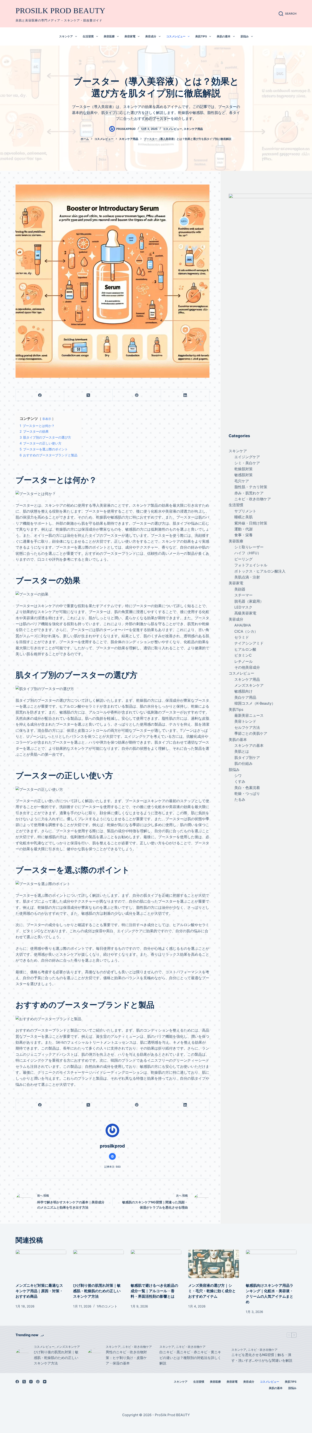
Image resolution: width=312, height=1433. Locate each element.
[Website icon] (112, 1156)
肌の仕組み (243, 763)
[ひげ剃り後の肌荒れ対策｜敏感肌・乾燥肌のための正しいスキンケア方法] (98, 1264)
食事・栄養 (243, 535)
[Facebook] (40, 395)
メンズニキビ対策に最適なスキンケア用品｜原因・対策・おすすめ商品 (39, 1291)
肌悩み (245, 36)
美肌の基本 (223, 36)
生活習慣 (88, 36)
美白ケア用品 (245, 697)
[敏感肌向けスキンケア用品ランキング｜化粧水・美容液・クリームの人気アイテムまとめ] (271, 1264)
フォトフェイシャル (250, 565)
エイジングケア (247, 457)
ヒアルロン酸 (245, 649)
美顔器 (239, 589)
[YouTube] (44, 1381)
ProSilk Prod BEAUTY (60, 10)
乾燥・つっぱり (247, 793)
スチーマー (243, 595)
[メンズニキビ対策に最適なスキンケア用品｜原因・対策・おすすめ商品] (41, 1264)
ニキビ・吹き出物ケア (252, 499)
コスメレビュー (175, 36)
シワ (238, 775)
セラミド (241, 637)
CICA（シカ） (246, 631)
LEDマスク (243, 607)
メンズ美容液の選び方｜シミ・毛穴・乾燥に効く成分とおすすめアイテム (212, 1291)
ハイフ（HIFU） (247, 553)
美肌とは (241, 751)
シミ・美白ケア (247, 463)
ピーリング (243, 559)
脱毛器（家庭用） (249, 601)
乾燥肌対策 (243, 469)
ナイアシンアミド (249, 643)
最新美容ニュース (249, 715)
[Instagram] (31, 1381)
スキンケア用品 (193, 129)
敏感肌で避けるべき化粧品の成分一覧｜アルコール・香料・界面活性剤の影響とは (154, 1291)
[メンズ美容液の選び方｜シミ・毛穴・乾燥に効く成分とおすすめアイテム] (213, 1264)
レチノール (243, 661)
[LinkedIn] (185, 395)
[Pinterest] (137, 395)
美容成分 (150, 36)
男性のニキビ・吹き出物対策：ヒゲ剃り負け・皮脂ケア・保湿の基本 (126, 1358)
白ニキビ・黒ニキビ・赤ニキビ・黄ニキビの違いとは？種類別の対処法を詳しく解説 (190, 1358)
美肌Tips (201, 36)
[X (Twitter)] (88, 395)
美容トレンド (245, 721)
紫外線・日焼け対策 (250, 523)
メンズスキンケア (249, 685)
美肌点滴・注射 (247, 577)
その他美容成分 (247, 667)
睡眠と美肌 (243, 517)
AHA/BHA (242, 625)
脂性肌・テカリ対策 (250, 487)
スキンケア (66, 36)
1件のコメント (107, 1306)
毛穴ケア (241, 481)
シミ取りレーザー (249, 547)
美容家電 (129, 36)
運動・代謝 (243, 529)
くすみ (239, 781)
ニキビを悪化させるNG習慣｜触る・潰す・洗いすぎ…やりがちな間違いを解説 (261, 1358)
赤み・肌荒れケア (249, 493)
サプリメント (245, 511)
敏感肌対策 (243, 475)
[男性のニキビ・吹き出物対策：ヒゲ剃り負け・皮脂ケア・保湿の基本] (94, 1355)
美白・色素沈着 (247, 787)
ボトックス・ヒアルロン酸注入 (260, 571)
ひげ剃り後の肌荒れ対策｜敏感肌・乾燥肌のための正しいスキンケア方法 (97, 1291)
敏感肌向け (243, 691)
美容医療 (109, 36)
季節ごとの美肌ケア (250, 733)
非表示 (46, 419)
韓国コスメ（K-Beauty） (254, 703)
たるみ (239, 799)
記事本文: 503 (112, 1166)
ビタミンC (243, 655)
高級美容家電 (245, 613)
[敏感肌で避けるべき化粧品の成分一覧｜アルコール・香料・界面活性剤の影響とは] (156, 1264)
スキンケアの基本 (249, 745)
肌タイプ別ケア (247, 757)
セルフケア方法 (247, 727)
